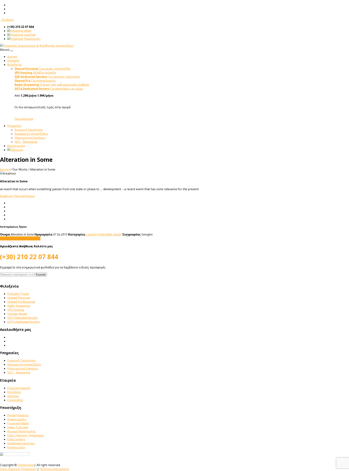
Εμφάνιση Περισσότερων (17, 196)
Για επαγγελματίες (35, 81)
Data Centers (16, 439)
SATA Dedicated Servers (23, 322)
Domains (13, 61)
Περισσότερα (24, 119)
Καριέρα (13, 396)
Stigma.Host (26, 465)
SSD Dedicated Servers (22, 318)
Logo (89, 234)
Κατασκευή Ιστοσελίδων (31, 134)
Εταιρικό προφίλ (18, 388)
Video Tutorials (17, 427)
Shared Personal (18, 298)
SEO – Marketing (26, 142)
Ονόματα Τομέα (18, 294)
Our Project (99, 234)
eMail (27, 31)
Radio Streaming (18, 306)
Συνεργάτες (15, 400)
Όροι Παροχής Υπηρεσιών (25, 435)
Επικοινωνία (16, 146)
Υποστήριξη (31, 39)
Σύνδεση (7, 20)
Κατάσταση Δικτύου (21, 443)
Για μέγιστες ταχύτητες (47, 77)
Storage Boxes (17, 314)
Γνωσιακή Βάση (18, 423)
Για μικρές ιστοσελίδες (43, 69)
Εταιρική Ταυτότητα (29, 130)
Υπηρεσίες (14, 126)
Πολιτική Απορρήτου (54, 469)
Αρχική (12, 57)
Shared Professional (21, 302)
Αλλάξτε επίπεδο (35, 73)
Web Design (114, 234)
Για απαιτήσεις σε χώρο (49, 89)
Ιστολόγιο (14, 392)
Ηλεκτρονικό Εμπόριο (30, 138)
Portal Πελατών (18, 415)
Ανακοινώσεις (17, 419)
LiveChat (29, 35)
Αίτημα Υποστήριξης (21, 431)
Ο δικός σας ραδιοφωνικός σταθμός (52, 85)
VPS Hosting (15, 310)
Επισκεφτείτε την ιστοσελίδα (20, 238)
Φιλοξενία (14, 65)
